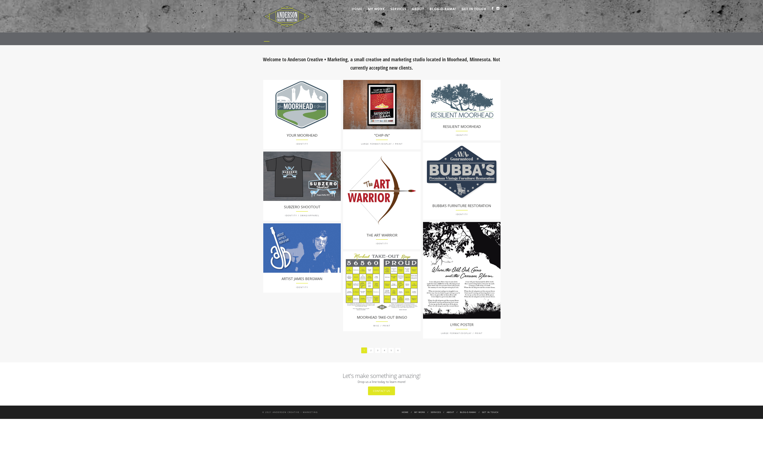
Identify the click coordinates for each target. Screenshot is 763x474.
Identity (296, 39)
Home (357, 9)
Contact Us (381, 391)
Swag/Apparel (385, 39)
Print (364, 39)
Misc (352, 39)
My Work (376, 9)
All (266, 39)
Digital (279, 39)
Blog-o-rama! (443, 9)
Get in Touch (474, 9)
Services (398, 9)
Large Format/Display (326, 39)
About (418, 9)
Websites (408, 39)
